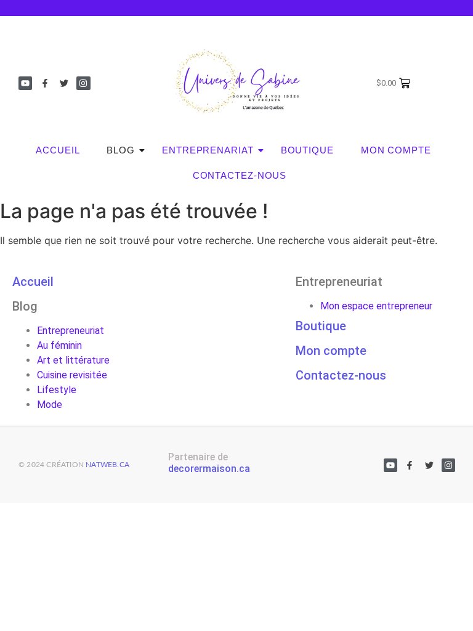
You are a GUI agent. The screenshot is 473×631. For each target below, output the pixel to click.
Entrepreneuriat (70, 330)
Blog (121, 150)
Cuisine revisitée (72, 375)
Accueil (57, 150)
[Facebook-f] (44, 83)
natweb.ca (107, 464)
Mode (49, 404)
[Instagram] (83, 83)
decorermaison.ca (209, 468)
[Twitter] (64, 83)
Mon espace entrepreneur (376, 306)
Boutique (307, 150)
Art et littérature (73, 360)
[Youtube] (25, 83)
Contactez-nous (240, 175)
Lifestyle (56, 390)
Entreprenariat (208, 150)
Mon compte (396, 150)
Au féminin (59, 345)
